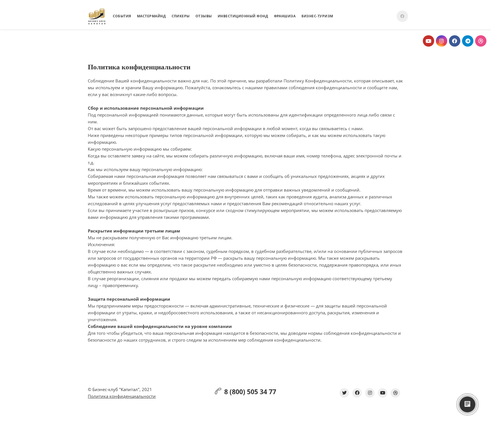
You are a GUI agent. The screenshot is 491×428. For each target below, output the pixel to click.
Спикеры (181, 16)
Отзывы (203, 16)
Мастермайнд (151, 16)
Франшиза (285, 16)
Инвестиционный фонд (243, 16)
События (122, 16)
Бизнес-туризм (317, 16)
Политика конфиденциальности (122, 396)
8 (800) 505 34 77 (250, 391)
